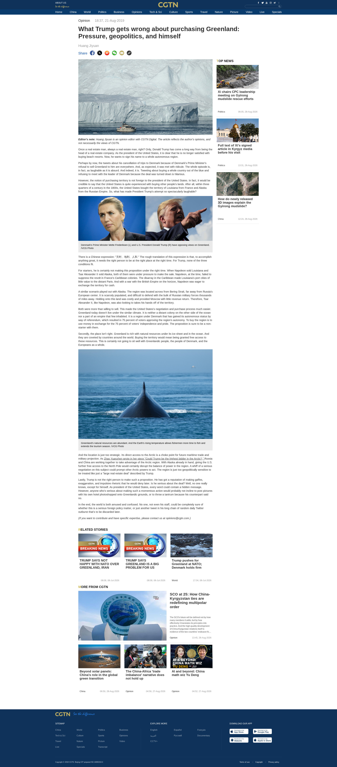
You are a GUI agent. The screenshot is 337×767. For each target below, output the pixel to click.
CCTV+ (153, 741)
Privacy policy (273, 762)
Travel (203, 12)
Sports (189, 12)
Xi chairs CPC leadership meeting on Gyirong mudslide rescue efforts (236, 95)
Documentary (203, 735)
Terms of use (245, 762)
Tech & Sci (155, 12)
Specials (277, 12)
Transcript (102, 747)
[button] (174, 554)
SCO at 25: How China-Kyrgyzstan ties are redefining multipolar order (190, 600)
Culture (173, 12)
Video (249, 12)
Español (178, 730)
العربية (153, 736)
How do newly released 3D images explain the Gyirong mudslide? (235, 202)
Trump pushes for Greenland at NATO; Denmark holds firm (187, 564)
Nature (219, 12)
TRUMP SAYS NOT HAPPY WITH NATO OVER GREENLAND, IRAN (99, 564)
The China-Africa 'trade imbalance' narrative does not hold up (145, 675)
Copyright (259, 762)
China (73, 12)
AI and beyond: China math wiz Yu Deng (188, 673)
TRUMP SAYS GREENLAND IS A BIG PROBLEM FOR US (142, 564)
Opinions (137, 12)
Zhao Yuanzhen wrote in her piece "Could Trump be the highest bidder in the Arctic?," (154, 458)
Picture (234, 12)
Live (262, 12)
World (87, 12)
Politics (102, 12)
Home (58, 12)
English (153, 730)
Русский (178, 735)
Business (119, 12)
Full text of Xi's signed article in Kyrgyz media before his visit (235, 149)
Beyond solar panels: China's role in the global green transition (99, 675)
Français (201, 730)
